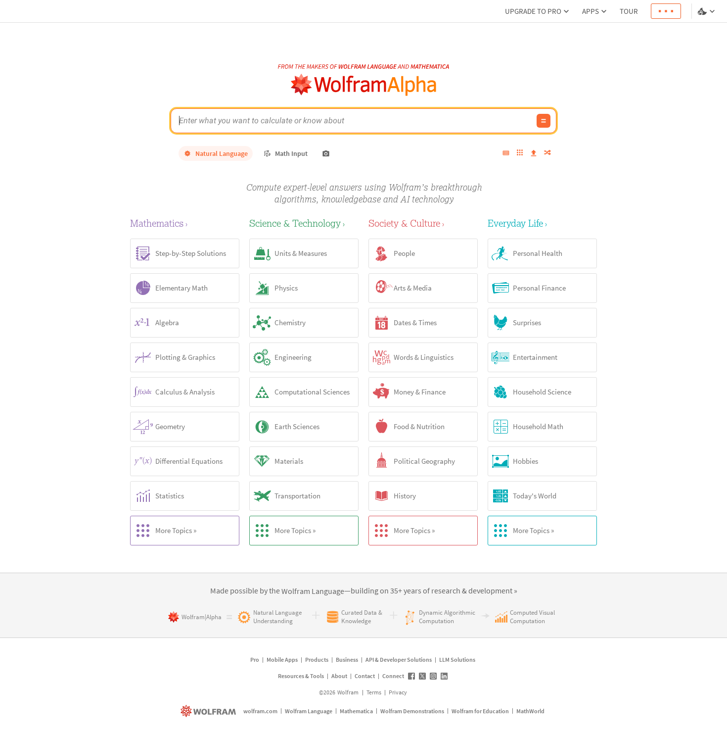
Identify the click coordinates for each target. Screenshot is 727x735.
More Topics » (175, 530)
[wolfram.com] (209, 711)
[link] (312, 591)
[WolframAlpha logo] (364, 85)
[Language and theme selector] (707, 11)
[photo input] (326, 153)
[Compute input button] (543, 121)
